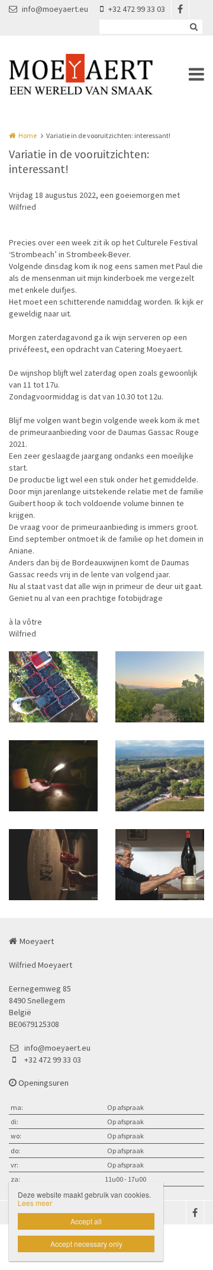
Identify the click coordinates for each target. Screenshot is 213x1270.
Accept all (86, 1221)
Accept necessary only (86, 1244)
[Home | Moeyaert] (98, 74)
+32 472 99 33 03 (136, 9)
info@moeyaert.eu (55, 9)
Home (27, 135)
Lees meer (35, 1203)
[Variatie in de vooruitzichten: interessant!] (53, 686)
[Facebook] (180, 9)
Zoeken (193, 27)
